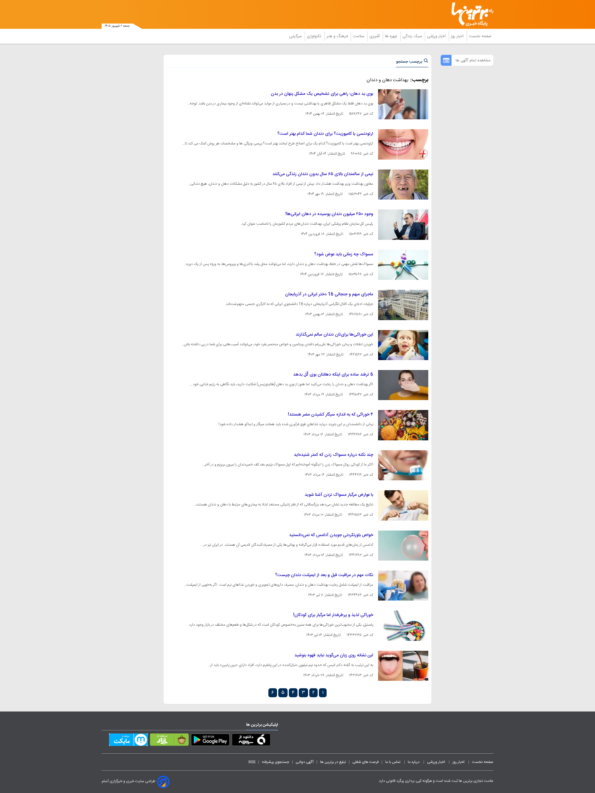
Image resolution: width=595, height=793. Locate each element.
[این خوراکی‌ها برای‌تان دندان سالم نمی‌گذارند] (403, 345)
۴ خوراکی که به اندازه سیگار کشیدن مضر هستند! (330, 414)
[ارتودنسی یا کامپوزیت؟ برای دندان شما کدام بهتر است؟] (403, 144)
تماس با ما (393, 762)
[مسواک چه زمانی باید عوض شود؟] (403, 265)
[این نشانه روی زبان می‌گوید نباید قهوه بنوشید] (403, 666)
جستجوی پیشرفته (275, 762)
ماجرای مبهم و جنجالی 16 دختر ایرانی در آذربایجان (329, 294)
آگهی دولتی (305, 762)
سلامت (359, 36)
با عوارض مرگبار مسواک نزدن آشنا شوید (339, 494)
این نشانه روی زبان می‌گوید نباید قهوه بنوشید (333, 655)
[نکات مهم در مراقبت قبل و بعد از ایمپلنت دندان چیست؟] (403, 586)
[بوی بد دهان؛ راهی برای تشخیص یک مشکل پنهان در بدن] (403, 104)
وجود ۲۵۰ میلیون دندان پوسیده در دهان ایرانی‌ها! (329, 214)
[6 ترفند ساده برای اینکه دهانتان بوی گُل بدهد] (403, 385)
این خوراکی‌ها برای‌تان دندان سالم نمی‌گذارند (334, 334)
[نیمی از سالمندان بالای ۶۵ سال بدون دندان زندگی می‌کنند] (403, 185)
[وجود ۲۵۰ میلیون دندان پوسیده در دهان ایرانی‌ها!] (403, 224)
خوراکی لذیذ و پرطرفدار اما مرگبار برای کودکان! (333, 615)
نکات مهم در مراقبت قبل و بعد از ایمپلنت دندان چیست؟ (324, 575)
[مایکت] (128, 741)
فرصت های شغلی (365, 762)
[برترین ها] (469, 14)
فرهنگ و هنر (338, 36)
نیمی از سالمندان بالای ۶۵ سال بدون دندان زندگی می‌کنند (322, 174)
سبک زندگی (413, 36)
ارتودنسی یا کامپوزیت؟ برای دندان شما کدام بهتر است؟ (325, 133)
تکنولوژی (315, 36)
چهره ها (392, 36)
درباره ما (414, 762)
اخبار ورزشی (437, 36)
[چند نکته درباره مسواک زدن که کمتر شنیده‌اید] (403, 465)
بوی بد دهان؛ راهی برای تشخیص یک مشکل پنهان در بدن (322, 93)
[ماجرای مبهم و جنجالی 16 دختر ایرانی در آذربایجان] (403, 305)
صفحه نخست (480, 36)
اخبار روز (458, 36)
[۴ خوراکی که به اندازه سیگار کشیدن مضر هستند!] (403, 425)
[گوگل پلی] (210, 741)
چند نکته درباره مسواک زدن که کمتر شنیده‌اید (333, 455)
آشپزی (375, 36)
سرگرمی (296, 36)
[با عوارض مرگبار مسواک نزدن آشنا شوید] (403, 505)
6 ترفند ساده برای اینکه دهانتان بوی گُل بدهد (333, 374)
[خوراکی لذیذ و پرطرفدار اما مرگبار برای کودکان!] (403, 625)
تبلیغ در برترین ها (333, 762)
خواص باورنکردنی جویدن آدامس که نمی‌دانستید (331, 535)
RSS (252, 762)
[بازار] (169, 741)
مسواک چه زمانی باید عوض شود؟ (343, 254)
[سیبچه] (251, 741)
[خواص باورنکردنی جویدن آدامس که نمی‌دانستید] (403, 546)
